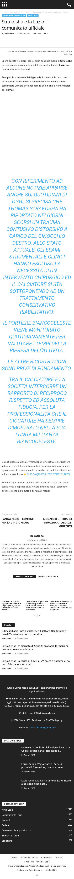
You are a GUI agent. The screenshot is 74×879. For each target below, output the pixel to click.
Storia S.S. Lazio (10, 834)
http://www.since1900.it (37, 540)
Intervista (6, 819)
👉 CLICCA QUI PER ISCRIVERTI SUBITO (46, 474)
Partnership (46, 856)
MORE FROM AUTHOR (48, 576)
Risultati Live (51, 868)
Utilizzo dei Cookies (29, 856)
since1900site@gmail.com (41, 712)
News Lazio (32, 15)
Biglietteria (7, 839)
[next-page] (39, 614)
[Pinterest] (21, 42)
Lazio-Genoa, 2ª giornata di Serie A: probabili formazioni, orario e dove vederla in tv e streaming (37, 604)
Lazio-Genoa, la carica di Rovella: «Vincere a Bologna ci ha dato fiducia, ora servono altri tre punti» (61, 604)
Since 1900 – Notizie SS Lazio (37, 860)
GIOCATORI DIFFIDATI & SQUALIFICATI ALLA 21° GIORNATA (57, 522)
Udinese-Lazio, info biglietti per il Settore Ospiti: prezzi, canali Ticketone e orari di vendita (11, 604)
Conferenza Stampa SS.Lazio (16, 829)
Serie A (5, 824)
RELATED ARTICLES (24, 576)
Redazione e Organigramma (29, 868)
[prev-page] (35, 614)
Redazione (9, 33)
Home (4, 12)
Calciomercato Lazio (12, 813)
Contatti (58, 856)
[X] (13, 42)
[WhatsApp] (28, 42)
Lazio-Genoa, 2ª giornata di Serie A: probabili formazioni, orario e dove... (43, 764)
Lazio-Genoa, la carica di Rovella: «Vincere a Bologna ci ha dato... (46, 781)
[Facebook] (5, 42)
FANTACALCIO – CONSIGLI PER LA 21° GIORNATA (18, 520)
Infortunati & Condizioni (19, 12)
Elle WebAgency (54, 719)
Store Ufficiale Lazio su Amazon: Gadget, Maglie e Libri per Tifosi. (37, 864)
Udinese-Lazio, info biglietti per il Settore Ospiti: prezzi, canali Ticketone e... (45, 748)
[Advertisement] (37, 133)
